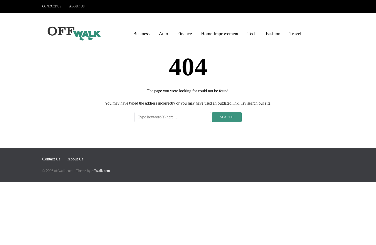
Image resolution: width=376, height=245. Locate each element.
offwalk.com (101, 171)
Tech (252, 33)
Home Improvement (219, 33)
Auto (163, 33)
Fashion (273, 33)
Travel (295, 33)
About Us (77, 6)
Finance (184, 33)
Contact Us (51, 6)
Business (141, 33)
